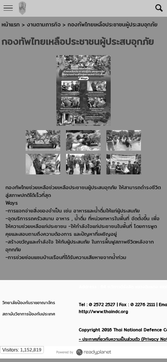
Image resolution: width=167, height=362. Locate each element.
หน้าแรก (11, 24)
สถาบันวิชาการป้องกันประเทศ (28, 313)
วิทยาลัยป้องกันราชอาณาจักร (28, 302)
